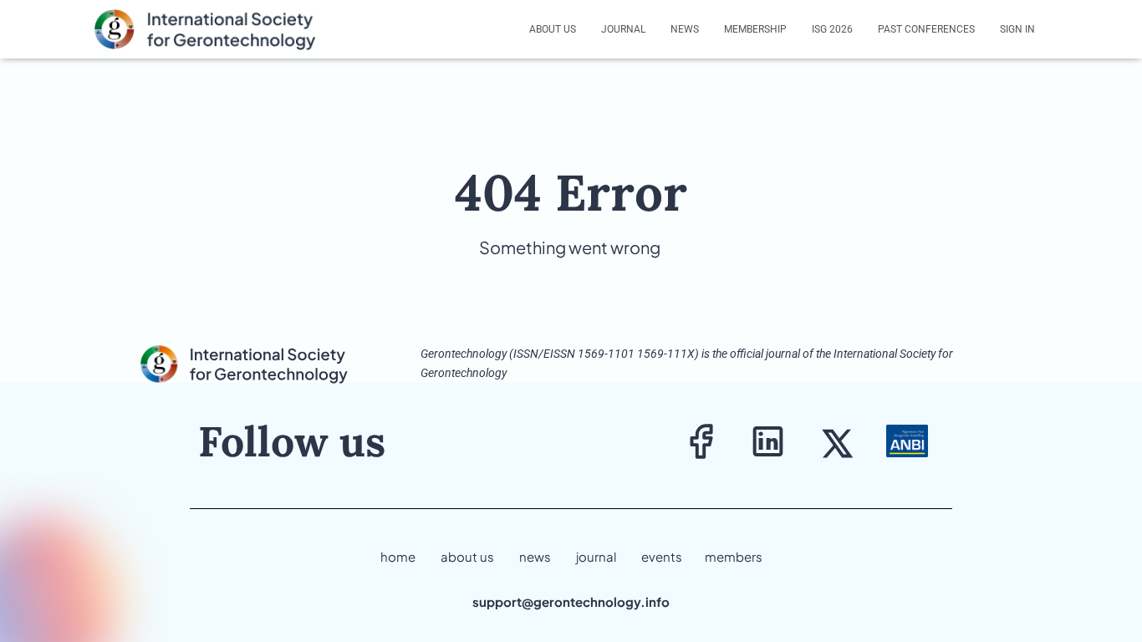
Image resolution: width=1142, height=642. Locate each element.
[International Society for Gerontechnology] (215, 29)
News (684, 29)
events (661, 556)
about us (467, 556)
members (733, 556)
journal (596, 556)
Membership (755, 29)
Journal (623, 29)
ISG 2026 (832, 29)
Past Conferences (926, 29)
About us (552, 29)
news (535, 556)
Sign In (1017, 29)
